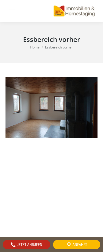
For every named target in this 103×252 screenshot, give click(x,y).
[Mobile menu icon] (11, 11)
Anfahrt (79, 244)
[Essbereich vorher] (51, 107)
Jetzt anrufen (29, 244)
